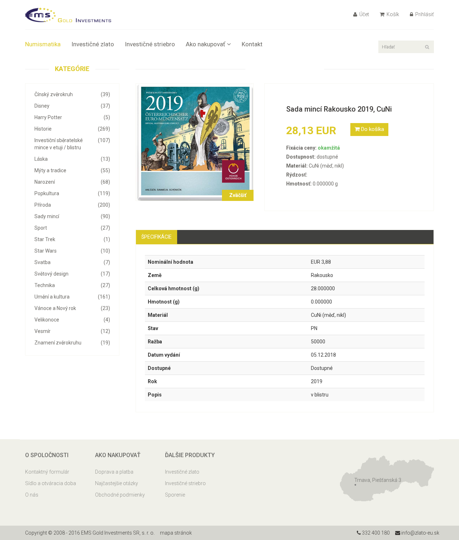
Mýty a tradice (72, 170)
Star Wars (72, 251)
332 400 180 (375, 533)
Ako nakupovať (205, 44)
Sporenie (175, 495)
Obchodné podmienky (120, 495)
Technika (72, 285)
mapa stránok (176, 533)
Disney (72, 106)
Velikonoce (72, 320)
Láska (72, 159)
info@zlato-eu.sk (419, 533)
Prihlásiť (424, 14)
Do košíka (372, 129)
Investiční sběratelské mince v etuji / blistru (72, 143)
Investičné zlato (92, 44)
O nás (31, 495)
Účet (363, 14)
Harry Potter (72, 117)
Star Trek (72, 239)
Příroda (72, 205)
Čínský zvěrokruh (72, 94)
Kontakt (252, 44)
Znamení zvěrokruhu (72, 343)
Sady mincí (72, 216)
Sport (72, 228)
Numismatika (43, 44)
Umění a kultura (72, 297)
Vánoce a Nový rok (72, 308)
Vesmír (72, 331)
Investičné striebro (150, 44)
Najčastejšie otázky (116, 483)
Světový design (72, 274)
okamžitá (329, 148)
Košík (392, 14)
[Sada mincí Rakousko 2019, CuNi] (195, 142)
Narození (72, 182)
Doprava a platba (114, 472)
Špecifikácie (156, 237)
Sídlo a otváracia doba (50, 483)
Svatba (72, 262)
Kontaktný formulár (47, 472)
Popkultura (72, 193)
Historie (72, 129)
